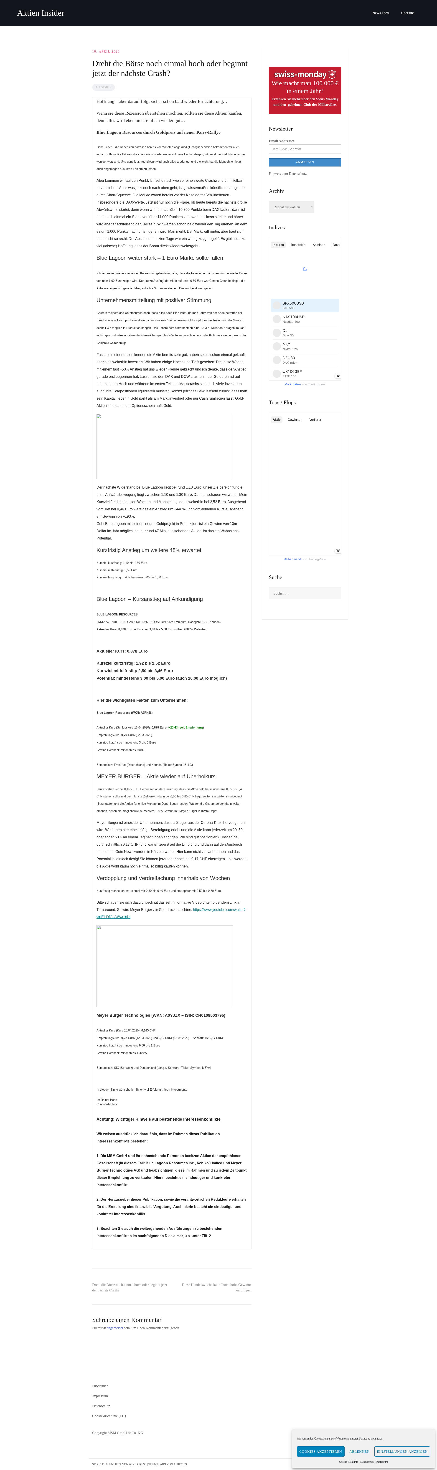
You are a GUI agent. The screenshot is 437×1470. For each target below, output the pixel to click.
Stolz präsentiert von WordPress (119, 1464)
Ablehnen (359, 1451)
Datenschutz (366, 1461)
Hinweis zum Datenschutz (288, 174)
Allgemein (104, 87)
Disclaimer (100, 1386)
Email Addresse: (281, 141)
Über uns (407, 13)
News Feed (380, 13)
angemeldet (115, 1328)
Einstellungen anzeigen (402, 1451)
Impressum (382, 1461)
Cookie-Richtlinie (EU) (109, 1416)
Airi (163, 1464)
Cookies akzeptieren (320, 1451)
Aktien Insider (40, 13)
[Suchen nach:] (305, 593)
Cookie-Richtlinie (348, 1461)
